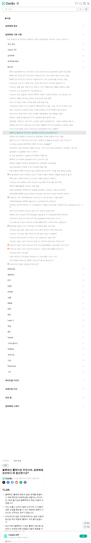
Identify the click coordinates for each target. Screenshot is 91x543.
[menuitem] (44, 39)
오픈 (83, 536)
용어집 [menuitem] (7, 18)
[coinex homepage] (9, 3)
